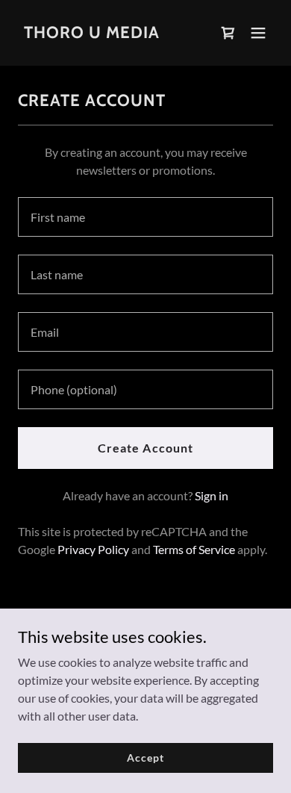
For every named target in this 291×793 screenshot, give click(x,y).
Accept (145, 757)
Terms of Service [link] (194, 549)
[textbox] (145, 217)
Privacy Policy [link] (93, 549)
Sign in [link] (211, 495)
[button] (258, 33)
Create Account (145, 448)
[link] (92, 33)
